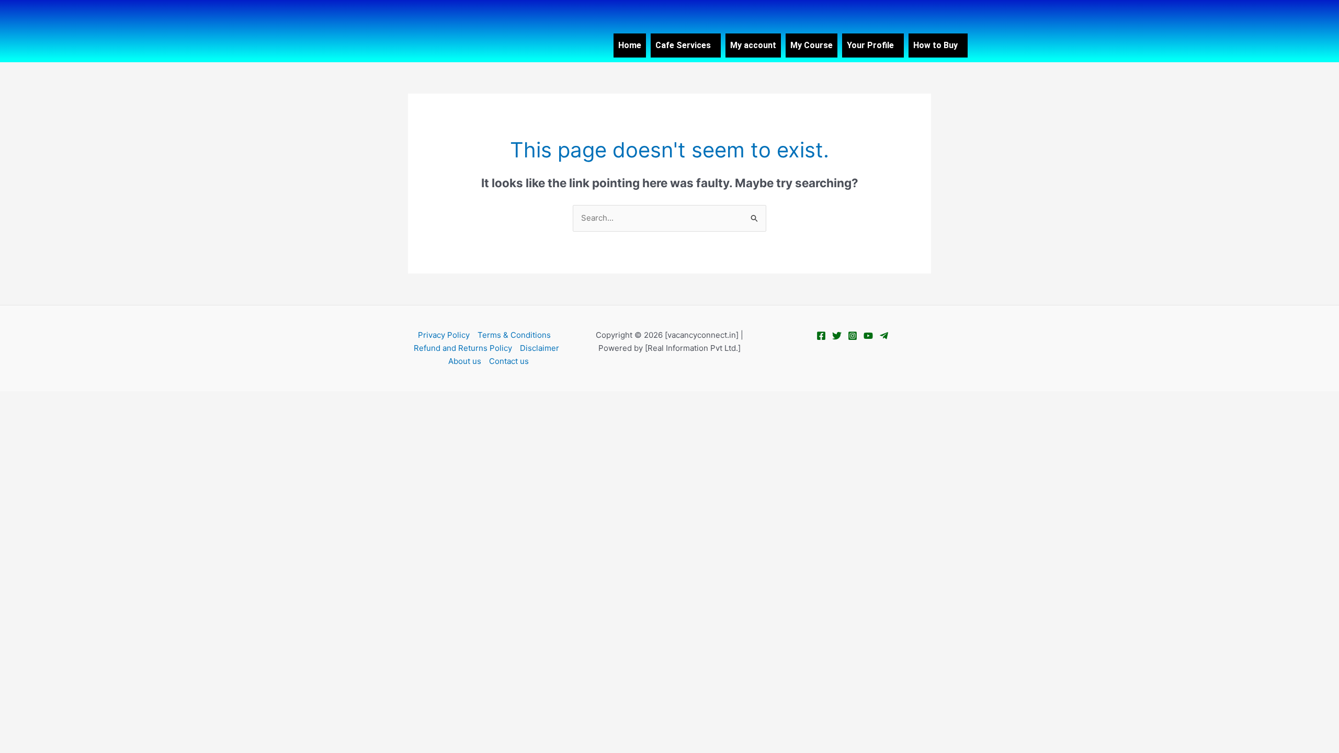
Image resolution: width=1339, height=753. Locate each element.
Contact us (509, 361)
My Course (811, 45)
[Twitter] (837, 335)
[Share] (82, 400)
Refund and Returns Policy (463, 348)
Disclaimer (539, 348)
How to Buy (935, 45)
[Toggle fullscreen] (49, 400)
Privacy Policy (444, 335)
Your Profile (870, 45)
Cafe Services (683, 45)
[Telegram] (884, 335)
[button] (686, 45)
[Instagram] (852, 335)
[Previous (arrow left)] (15, 417)
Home (629, 45)
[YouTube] (868, 335)
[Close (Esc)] (116, 400)
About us (464, 361)
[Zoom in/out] (15, 400)
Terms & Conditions (514, 335)
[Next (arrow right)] (49, 417)
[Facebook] (821, 335)
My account (753, 45)
